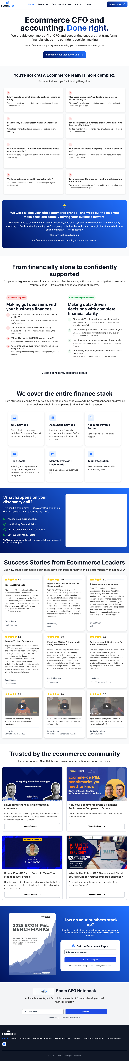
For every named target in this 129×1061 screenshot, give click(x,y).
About (78, 4)
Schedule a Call (62, 1038)
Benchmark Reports (61, 4)
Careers (89, 4)
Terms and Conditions (94, 1038)
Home (31, 4)
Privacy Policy (114, 1038)
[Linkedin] (4, 1044)
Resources (43, 4)
